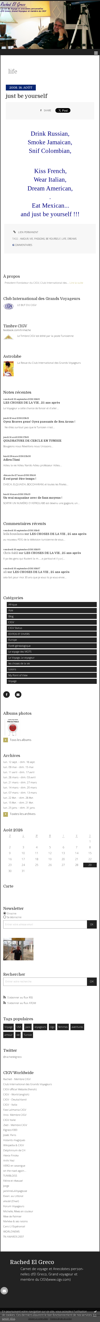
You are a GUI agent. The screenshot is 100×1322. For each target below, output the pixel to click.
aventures (77, 1027)
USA (19, 1027)
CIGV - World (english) (16, 1094)
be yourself (53, 238)
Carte (8, 886)
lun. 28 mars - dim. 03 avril (19, 777)
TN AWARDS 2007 (13, 1236)
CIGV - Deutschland (15, 1099)
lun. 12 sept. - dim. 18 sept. (19, 762)
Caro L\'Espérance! (14, 1226)
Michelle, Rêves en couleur (18, 1211)
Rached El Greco (32, 1262)
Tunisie (28, 1034)
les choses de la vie (19, 663)
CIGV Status (15, 628)
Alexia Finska (11, 1155)
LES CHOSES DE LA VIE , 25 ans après (31, 402)
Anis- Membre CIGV (15, 1114)
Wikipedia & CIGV (13, 1145)
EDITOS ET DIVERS (19, 634)
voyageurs (40, 1027)
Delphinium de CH (14, 1150)
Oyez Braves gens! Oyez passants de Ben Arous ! (39, 421)
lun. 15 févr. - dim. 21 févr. (18, 802)
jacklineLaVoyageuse (15, 1191)
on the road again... (14, 1170)
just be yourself (26, 96)
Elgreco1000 (10, 1130)
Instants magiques (14, 1140)
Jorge (6, 1185)
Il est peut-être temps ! (19, 478)
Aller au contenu (13, 3)
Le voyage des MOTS (19, 651)
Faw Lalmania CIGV (14, 1109)
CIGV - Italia (10, 1104)
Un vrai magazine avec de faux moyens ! (32, 497)
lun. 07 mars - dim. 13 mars (20, 792)
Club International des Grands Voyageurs (27, 1084)
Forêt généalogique (19, 645)
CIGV (11, 622)
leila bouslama (13, 534)
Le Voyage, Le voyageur (21, 657)
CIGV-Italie (9, 1120)
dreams (72, 238)
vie (18, 1034)
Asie (10, 610)
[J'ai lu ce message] (95, 1311)
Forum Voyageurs (13, 1206)
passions (39, 238)
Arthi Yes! (8, 1160)
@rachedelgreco (12, 1056)
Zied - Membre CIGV (15, 1125)
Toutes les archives (22, 814)
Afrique (12, 604)
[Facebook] (6, 694)
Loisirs (12, 669)
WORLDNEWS (11, 1231)
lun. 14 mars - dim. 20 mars (20, 787)
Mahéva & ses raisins (15, 1221)
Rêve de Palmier (12, 1216)
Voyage (12, 681)
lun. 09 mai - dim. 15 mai (18, 767)
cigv (52, 1027)
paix (27, 1027)
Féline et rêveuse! (13, 1180)
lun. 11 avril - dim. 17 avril (18, 772)
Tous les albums (20, 740)
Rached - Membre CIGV (17, 1079)
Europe (12, 639)
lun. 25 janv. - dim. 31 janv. (19, 807)
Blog (10, 616)
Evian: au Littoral (13, 1196)
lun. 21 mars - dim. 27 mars (20, 782)
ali (5, 572)
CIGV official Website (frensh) (20, 1089)
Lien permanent (27, 232)
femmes (63, 1027)
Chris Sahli (10, 553)
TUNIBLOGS (10, 1175)
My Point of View (17, 675)
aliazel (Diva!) (11, 1201)
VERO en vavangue (14, 1165)
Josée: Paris (9, 1135)
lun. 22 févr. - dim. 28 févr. (18, 797)
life (64, 238)
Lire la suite (76, 282)
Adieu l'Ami (11, 459)
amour (8, 1034)
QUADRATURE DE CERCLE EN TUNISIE (32, 440)
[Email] (18, 694)
